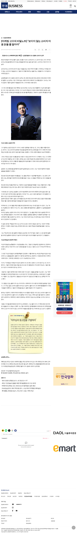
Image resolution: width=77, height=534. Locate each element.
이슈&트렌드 (68, 12)
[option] (64, 373)
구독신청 (70, 1)
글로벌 (57, 12)
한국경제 (3, 518)
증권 (29, 12)
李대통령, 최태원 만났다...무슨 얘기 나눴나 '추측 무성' (18, 391)
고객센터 (51, 496)
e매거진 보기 (64, 312)
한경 (30, 1)
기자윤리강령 (37, 496)
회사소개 (3, 496)
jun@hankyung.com (13, 371)
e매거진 (74, 1)
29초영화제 (28, 523)
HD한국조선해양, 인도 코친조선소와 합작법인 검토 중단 (18, 386)
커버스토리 (19, 12)
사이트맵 (57, 496)
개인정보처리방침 (28, 496)
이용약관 (20, 496)
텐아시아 (28, 520)
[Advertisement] (38, 25)
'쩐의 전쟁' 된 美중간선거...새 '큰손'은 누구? (14, 380)
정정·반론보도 (45, 496)
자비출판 (60, 1)
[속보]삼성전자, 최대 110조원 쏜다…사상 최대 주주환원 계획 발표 (21, 388)
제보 (65, 1)
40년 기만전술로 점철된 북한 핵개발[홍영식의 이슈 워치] (19, 383)
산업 (48, 12)
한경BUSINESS (7, 38)
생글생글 (53, 520)
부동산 (39, 12)
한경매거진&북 (4, 1)
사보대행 (55, 1)
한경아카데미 (4, 520)
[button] (70, 6)
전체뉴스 (7, 12)
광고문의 (15, 496)
